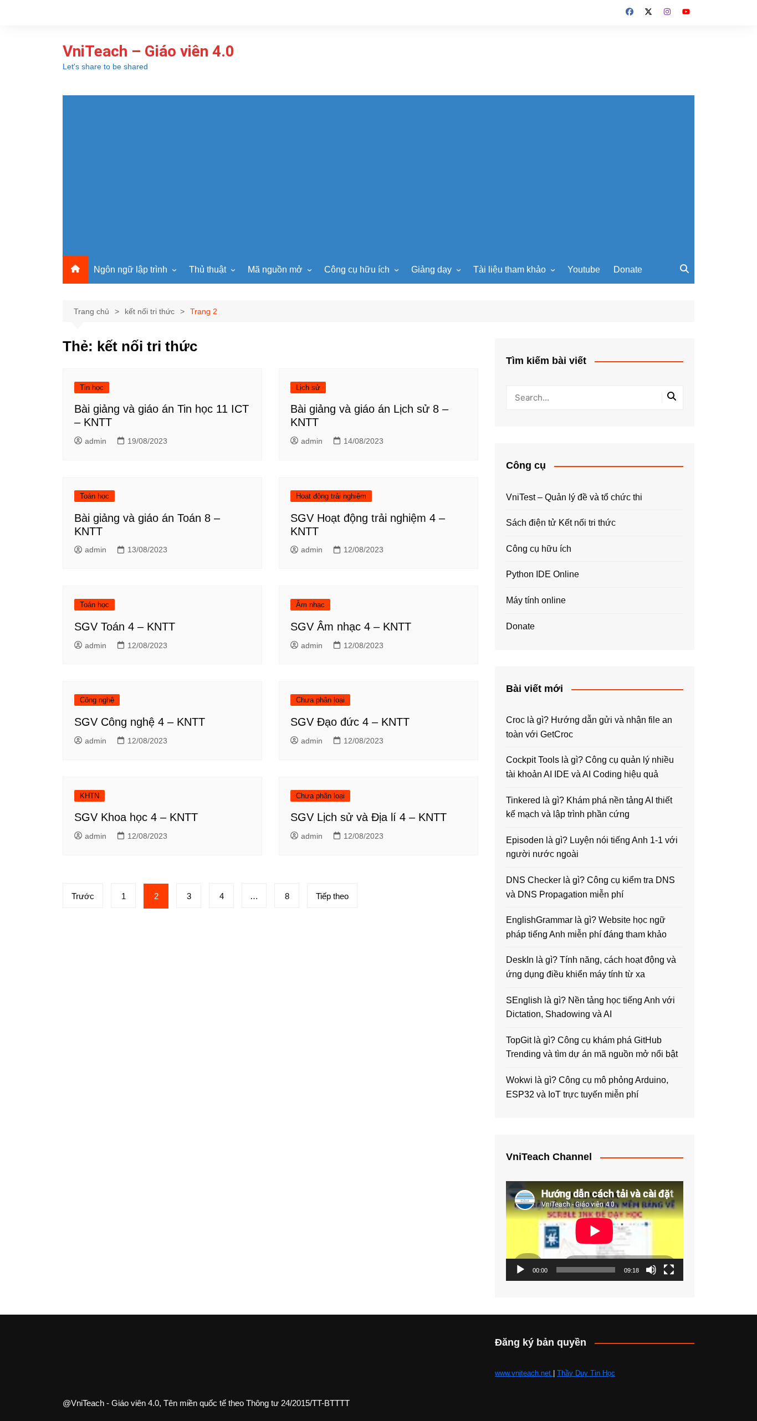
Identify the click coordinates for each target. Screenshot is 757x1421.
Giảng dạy (431, 269)
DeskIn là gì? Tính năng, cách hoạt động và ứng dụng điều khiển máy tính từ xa (591, 967)
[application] (594, 1231)
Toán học (94, 496)
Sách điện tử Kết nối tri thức (561, 522)
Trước (82, 896)
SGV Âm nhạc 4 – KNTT (350, 626)
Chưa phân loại (320, 700)
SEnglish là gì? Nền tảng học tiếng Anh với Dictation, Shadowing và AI (590, 1007)
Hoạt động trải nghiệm (331, 496)
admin (95, 441)
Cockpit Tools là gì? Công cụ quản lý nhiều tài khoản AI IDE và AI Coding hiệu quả (590, 767)
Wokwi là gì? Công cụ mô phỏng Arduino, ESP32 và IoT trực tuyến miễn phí (587, 1087)
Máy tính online (536, 600)
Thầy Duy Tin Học (586, 1373)
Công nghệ (97, 700)
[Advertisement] (378, 172)
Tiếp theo (332, 896)
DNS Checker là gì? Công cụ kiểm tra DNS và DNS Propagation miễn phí (590, 887)
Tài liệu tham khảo (509, 269)
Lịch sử (308, 387)
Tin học (92, 387)
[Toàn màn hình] (668, 1269)
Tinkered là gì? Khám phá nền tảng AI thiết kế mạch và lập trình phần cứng (589, 807)
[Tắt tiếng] (651, 1269)
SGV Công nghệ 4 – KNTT (139, 722)
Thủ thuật (207, 269)
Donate (627, 269)
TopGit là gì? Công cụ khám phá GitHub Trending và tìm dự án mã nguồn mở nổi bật (592, 1047)
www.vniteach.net (524, 1373)
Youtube (583, 269)
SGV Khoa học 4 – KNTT (136, 817)
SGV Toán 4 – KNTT (124, 626)
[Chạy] (520, 1269)
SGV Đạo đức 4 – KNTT (350, 722)
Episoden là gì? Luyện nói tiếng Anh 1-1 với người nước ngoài (592, 847)
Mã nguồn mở (275, 269)
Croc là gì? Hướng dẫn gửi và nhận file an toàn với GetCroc (589, 727)
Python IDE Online (542, 574)
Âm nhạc (310, 605)
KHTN (89, 796)
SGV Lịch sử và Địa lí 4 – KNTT (368, 817)
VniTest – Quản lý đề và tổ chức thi (574, 497)
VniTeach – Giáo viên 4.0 (148, 51)
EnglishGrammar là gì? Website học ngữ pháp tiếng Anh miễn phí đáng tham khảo (586, 927)
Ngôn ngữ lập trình (130, 269)
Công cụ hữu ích (357, 269)
